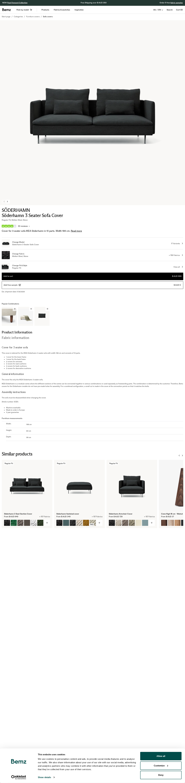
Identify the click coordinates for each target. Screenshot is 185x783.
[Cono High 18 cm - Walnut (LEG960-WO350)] (171, 523)
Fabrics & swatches (62, 10)
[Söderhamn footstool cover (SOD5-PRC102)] (79, 523)
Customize (159, 765)
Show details (44, 777)
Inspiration (79, 10)
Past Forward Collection (17, 3)
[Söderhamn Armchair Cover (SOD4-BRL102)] (145, 523)
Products (45, 10)
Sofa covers (48, 16)
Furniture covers (33, 16)
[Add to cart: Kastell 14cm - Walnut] (15, 309)
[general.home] (6, 9)
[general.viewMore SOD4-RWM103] (152, 523)
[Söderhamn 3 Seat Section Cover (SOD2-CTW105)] (20, 523)
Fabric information (15, 337)
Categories (18, 16)
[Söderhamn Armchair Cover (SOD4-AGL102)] (125, 523)
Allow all (161, 756)
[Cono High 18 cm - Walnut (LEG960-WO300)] (177, 523)
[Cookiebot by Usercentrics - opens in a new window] (18, 777)
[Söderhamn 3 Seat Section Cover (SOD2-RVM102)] (14, 523)
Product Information (17, 332)
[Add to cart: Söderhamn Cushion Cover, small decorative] (47, 309)
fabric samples (176, 3)
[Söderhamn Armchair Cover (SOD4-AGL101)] (118, 523)
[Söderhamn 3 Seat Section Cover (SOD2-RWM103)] (7, 523)
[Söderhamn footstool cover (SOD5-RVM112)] (86, 523)
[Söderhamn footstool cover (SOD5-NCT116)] (73, 523)
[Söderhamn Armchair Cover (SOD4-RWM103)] (112, 523)
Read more (76, 231)
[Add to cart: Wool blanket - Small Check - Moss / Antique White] (31, 309)
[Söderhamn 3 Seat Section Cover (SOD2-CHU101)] (40, 523)
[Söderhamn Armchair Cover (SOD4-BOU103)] (132, 523)
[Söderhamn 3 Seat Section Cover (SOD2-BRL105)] (27, 523)
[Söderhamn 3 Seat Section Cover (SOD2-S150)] (34, 523)
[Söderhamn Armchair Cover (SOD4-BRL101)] (138, 523)
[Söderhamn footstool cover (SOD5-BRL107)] (66, 523)
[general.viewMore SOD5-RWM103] (99, 523)
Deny (160, 775)
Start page (6, 16)
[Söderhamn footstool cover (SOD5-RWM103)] (59, 523)
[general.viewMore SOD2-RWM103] (47, 523)
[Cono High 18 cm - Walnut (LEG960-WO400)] (164, 523)
